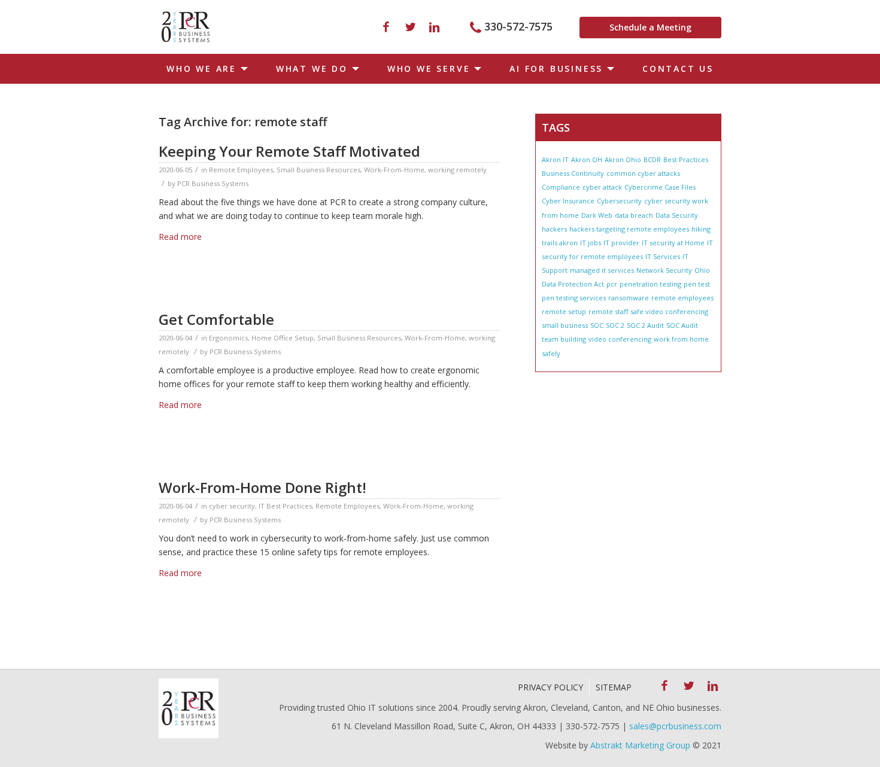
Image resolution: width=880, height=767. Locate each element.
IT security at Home (673, 242)
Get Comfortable (216, 319)
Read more (180, 236)
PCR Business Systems (212, 183)
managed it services (602, 270)
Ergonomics (228, 337)
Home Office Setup (282, 337)
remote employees (682, 297)
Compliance (561, 186)
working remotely (457, 169)
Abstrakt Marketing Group (640, 745)
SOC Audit (682, 325)
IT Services (662, 256)
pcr (611, 283)
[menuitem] (205, 69)
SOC (596, 325)
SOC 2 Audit (645, 325)
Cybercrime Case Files (660, 186)
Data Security (677, 215)
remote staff (608, 311)
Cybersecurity (619, 200)
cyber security (232, 505)
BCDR (652, 159)
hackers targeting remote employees (629, 228)
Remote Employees (241, 169)
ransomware (628, 297)
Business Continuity (573, 173)
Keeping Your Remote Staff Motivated (289, 151)
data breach (634, 215)
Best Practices (685, 159)
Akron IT (555, 159)
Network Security (664, 270)
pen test (697, 283)
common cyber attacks (643, 173)
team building (564, 338)
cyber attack (602, 186)
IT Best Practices (285, 505)
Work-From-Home (394, 169)
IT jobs (590, 242)
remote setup (564, 311)
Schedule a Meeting (650, 27)
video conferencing (619, 338)
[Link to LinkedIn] (434, 27)
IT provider (621, 242)
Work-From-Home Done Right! (262, 487)
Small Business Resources (318, 169)
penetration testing (650, 283)
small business (565, 325)
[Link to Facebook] (386, 27)
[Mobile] (186, 27)
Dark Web (596, 215)
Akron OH (586, 159)
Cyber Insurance (568, 200)
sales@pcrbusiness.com (675, 726)
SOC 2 (615, 325)
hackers (554, 228)
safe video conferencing (669, 311)
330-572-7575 (518, 26)
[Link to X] (410, 27)
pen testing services (574, 297)
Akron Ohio (623, 159)
